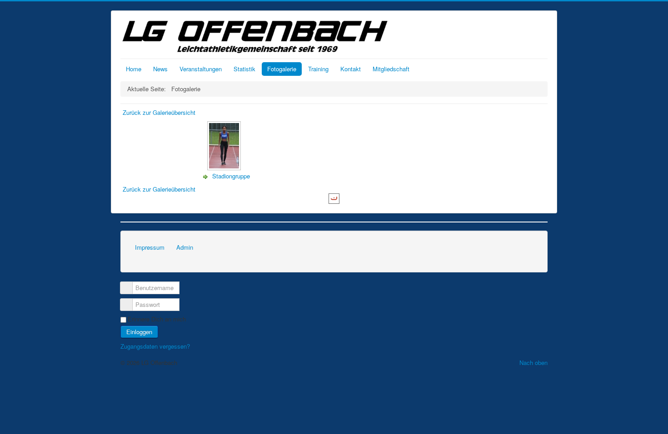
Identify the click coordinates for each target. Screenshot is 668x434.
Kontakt (350, 68)
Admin (184, 247)
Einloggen (139, 331)
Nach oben (533, 362)
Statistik (244, 68)
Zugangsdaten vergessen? (155, 346)
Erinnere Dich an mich (157, 319)
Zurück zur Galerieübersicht (159, 112)
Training (318, 68)
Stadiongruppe (231, 176)
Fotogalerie (281, 68)
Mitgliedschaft (391, 68)
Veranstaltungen (200, 68)
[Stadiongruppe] (225, 167)
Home (133, 68)
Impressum (150, 247)
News (160, 68)
